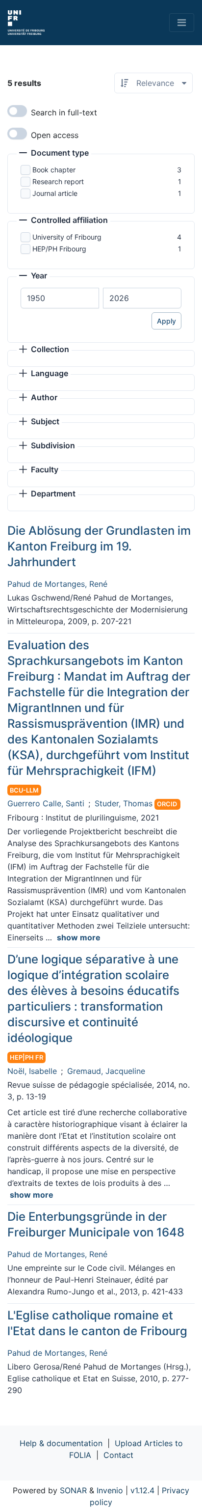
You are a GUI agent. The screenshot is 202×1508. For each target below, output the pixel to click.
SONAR (73, 1490)
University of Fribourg (66, 237)
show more (79, 937)
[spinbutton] (60, 298)
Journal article (54, 193)
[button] (54, 154)
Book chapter (54, 169)
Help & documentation (61, 1443)
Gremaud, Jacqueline (106, 1071)
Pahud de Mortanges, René (57, 584)
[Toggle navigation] (181, 22)
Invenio (110, 1490)
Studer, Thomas (123, 803)
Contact (118, 1455)
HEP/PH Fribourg (59, 249)
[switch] (17, 111)
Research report (58, 181)
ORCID (167, 804)
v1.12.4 (142, 1490)
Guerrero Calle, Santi (45, 803)
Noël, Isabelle (32, 1071)
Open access (54, 135)
